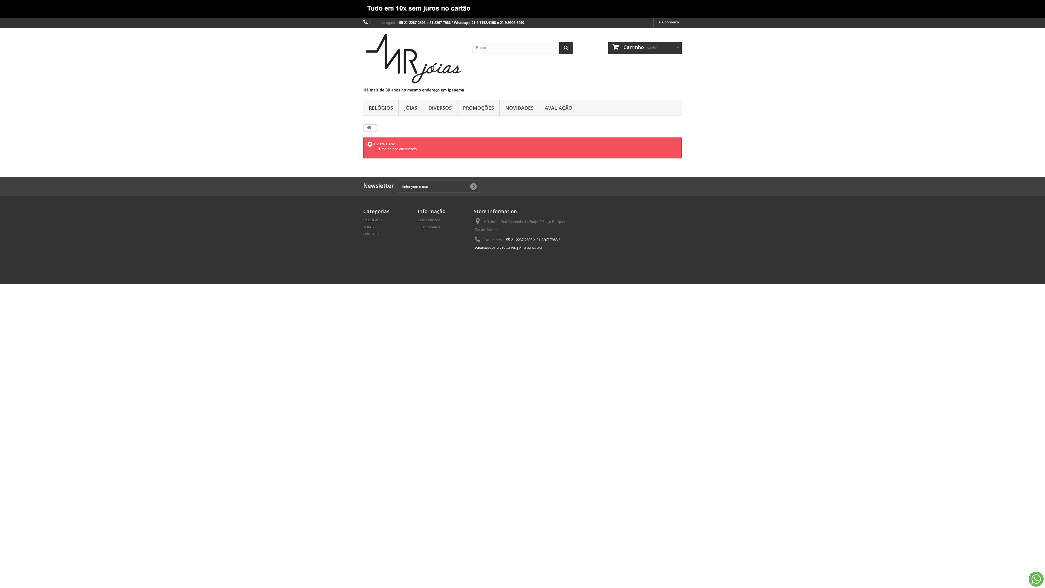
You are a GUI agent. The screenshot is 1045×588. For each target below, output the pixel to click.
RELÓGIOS (381, 108)
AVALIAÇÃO (558, 108)
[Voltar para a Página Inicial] (369, 128)
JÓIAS (410, 108)
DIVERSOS (440, 108)
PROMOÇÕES (478, 108)
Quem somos (429, 227)
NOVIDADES (519, 108)
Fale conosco (667, 22)
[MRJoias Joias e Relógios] (413, 62)
